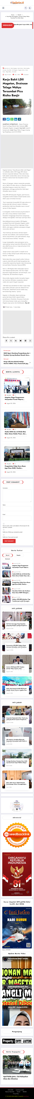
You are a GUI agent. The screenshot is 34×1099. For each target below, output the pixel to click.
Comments (5, 488)
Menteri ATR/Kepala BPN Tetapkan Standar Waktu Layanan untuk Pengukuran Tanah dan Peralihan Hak (15, 668)
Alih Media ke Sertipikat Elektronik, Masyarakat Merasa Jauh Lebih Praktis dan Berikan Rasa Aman (16, 740)
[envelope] (20, 341)
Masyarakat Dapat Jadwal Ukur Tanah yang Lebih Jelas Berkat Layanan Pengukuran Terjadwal (17, 719)
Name (4, 505)
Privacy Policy (16, 1093)
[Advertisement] (17, 46)
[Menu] (3, 8)
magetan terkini (21, 70)
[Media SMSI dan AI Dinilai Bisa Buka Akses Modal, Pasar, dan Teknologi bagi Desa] (17, 420)
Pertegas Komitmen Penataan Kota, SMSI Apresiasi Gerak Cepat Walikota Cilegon (16, 761)
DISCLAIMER (10, 1090)
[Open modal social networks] (19, 119)
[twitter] (11, 341)
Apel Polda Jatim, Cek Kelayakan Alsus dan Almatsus (15, 1077)
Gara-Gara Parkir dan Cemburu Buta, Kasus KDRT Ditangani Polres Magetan (21, 592)
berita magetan (14, 68)
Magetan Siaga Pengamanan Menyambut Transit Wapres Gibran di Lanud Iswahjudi (20, 567)
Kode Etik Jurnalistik (20, 1090)
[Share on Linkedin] (15, 119)
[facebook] (6, 341)
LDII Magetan (14, 70)
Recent (7, 555)
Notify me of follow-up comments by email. (13, 532)
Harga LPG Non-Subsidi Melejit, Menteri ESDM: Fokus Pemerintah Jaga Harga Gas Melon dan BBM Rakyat (16, 363)
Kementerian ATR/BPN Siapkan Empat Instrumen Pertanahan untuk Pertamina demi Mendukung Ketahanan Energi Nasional (16, 646)
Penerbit (18, 1091)
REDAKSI (25, 1091)
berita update (26, 68)
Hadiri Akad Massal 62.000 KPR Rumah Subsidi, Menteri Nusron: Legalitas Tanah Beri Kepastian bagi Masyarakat (16, 689)
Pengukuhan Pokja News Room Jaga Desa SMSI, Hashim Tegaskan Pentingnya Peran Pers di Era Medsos (21, 584)
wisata (11, 130)
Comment (7, 559)
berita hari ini (7, 68)
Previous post (7, 350)
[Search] (26, 8)
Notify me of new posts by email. (10, 537)
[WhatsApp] (30, 341)
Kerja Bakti (9, 70)
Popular (18, 555)
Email (4, 514)
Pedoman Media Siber (9, 1091)
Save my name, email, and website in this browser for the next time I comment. (16, 526)
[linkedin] (16, 341)
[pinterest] (25, 341)
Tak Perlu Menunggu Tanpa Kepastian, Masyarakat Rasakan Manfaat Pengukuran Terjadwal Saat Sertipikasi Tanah (16, 625)
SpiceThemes (26, 1096)
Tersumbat (14, 71)
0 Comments (25, 74)
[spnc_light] (30, 8)
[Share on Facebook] (4, 119)
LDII (26, 126)
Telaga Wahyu (8, 71)
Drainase (4, 70)
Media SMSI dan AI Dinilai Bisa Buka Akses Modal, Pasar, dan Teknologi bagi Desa (21, 575)
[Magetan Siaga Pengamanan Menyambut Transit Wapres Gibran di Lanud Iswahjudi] (17, 385)
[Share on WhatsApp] (11, 119)
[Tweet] (8, 119)
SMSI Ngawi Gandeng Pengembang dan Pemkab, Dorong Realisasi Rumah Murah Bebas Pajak (17, 354)
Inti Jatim (9, 395)
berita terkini (20, 68)
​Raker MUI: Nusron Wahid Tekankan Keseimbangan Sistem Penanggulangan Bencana (16, 784)
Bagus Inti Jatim (8, 74)
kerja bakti (22, 128)
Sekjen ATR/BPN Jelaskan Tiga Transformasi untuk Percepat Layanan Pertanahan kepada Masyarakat (21, 600)
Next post (6, 359)
